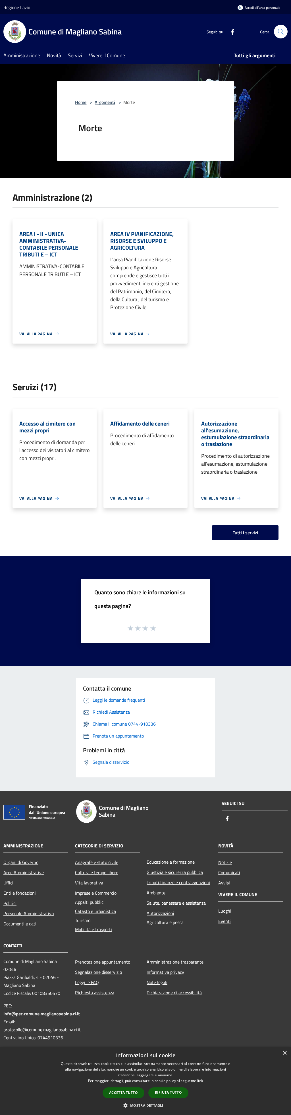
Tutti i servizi (245, 532)
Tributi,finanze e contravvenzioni (178, 882)
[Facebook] (230, 31)
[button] (145, 1105)
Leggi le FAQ (87, 982)
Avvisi (224, 882)
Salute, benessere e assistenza (176, 903)
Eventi (224, 921)
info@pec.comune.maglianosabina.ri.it (41, 1013)
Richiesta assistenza (94, 992)
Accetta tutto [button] (123, 1092)
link (200, 1080)
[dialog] (145, 1081)
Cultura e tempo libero (96, 872)
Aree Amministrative (23, 872)
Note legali (157, 982)
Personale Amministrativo (28, 913)
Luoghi (224, 910)
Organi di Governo (20, 862)
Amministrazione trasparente (175, 961)
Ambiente (156, 892)
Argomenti (105, 102)
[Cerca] (281, 31)
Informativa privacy (165, 972)
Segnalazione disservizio (98, 972)
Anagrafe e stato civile (96, 862)
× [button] (284, 1053)
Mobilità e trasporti (93, 929)
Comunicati (229, 872)
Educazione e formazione (171, 862)
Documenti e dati (19, 923)
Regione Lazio (16, 7)
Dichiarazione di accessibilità (174, 992)
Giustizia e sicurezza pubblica (175, 872)
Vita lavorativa (89, 882)
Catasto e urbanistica (95, 911)
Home (80, 102)
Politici (9, 903)
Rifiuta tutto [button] (168, 1092)
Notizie (225, 862)
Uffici (8, 882)
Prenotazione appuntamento (102, 961)
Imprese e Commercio (96, 893)
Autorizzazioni (160, 913)
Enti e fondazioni (19, 893)
